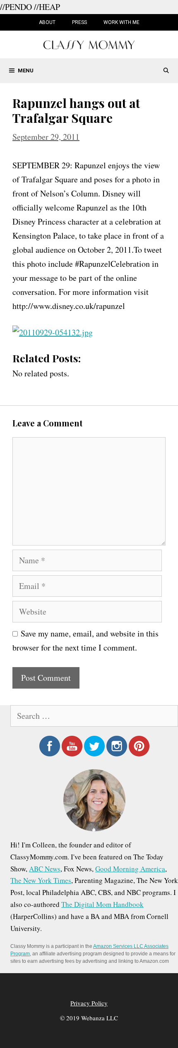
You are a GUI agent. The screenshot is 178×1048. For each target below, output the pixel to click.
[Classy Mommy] (89, 43)
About (47, 22)
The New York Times (40, 880)
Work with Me (121, 22)
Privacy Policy (89, 1003)
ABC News (44, 868)
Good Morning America (130, 868)
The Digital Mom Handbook (102, 904)
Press (79, 22)
